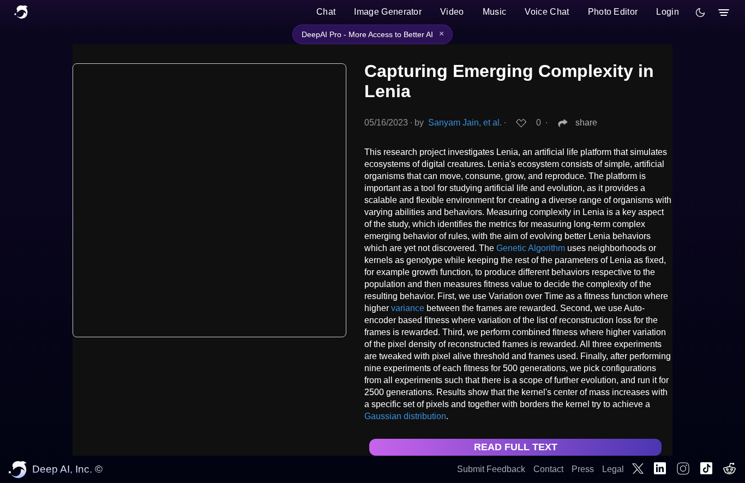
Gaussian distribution (405, 416)
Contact (548, 469)
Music (495, 11)
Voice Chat (547, 11)
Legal (613, 469)
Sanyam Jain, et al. (465, 122)
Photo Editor (613, 11)
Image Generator (388, 11)
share (586, 122)
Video (452, 11)
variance (407, 308)
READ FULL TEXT (515, 447)
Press (583, 469)
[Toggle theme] (700, 12)
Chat (325, 11)
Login (667, 11)
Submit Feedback (491, 469)
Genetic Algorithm (530, 248)
